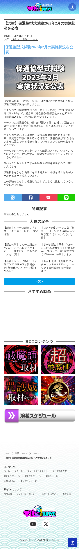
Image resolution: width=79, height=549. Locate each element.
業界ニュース (30, 39)
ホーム (7, 453)
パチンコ (16, 39)
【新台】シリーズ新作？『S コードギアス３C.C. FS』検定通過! (21, 231)
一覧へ (39, 281)
